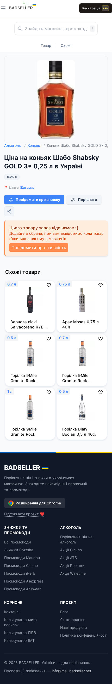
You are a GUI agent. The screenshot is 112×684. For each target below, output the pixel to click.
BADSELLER (22, 467)
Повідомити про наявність (38, 247)
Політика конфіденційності (83, 635)
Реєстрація (95, 8)
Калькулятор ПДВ (20, 632)
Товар (46, 45)
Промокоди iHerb (19, 573)
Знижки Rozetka (18, 550)
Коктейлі (11, 612)
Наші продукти (73, 627)
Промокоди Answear (22, 589)
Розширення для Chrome (38, 503)
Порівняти (87, 199)
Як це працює (72, 619)
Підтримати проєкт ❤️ (24, 514)
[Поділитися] (9, 211)
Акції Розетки (72, 565)
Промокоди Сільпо (21, 565)
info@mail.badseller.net (71, 671)
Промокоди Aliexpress (23, 581)
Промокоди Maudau (22, 557)
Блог (64, 612)
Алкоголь (15, 145)
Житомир (27, 187)
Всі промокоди (17, 542)
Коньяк (36, 145)
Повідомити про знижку (38, 199)
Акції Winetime (73, 573)
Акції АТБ (68, 557)
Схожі (66, 45)
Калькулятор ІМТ (19, 640)
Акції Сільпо (71, 550)
